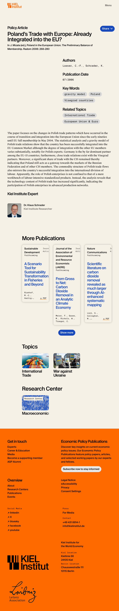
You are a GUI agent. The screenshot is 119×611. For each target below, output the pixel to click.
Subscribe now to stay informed (81, 469)
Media (11, 454)
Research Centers (17, 489)
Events (11, 496)
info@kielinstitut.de (74, 526)
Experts (11, 446)
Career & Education (18, 450)
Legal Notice (68, 480)
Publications (14, 493)
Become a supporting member (25, 458)
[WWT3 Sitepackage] (19, 5)
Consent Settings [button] (71, 491)
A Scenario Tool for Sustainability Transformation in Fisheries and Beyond (36, 274)
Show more (66, 332)
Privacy (65, 487)
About (10, 485)
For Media (68, 512)
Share (105, 28)
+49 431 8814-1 (71, 522)
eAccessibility (69, 483)
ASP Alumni (14, 461)
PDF (44, 298)
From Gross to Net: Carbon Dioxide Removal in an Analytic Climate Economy (65, 293)
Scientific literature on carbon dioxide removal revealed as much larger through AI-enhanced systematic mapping (96, 284)
